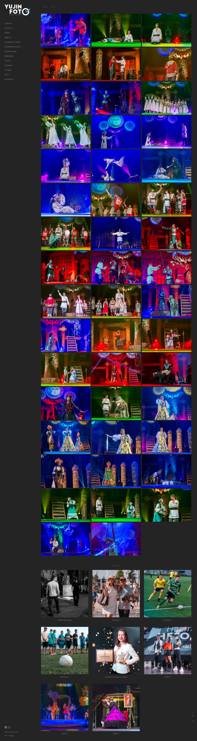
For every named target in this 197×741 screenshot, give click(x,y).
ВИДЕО (7, 33)
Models (8, 61)
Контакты (9, 79)
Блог (7, 75)
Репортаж (9, 56)
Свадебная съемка (13, 42)
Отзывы (8, 70)
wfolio (12, 735)
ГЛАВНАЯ (8, 23)
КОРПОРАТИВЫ (11, 51)
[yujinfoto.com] (17, 10)
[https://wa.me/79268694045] (9, 727)
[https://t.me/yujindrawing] (6, 727)
